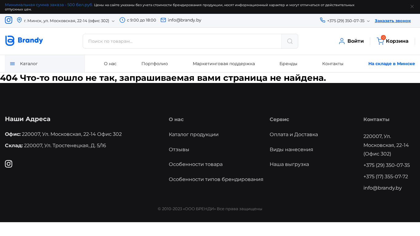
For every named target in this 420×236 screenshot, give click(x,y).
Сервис (279, 119)
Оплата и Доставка (294, 134)
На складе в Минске (391, 63)
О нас (110, 63)
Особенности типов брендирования (216, 179)
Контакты (332, 63)
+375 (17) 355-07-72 (385, 176)
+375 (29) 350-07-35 (386, 165)
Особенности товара (196, 164)
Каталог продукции (194, 134)
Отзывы (179, 149)
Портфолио (154, 63)
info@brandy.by (184, 20)
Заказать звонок (393, 20)
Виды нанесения (291, 149)
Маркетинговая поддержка (224, 63)
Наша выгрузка (289, 164)
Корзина (395, 40)
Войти (355, 41)
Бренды (288, 63)
